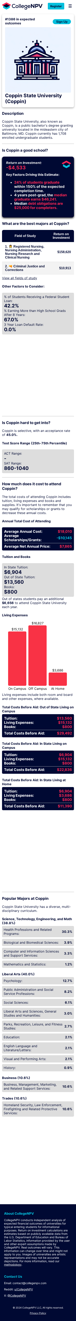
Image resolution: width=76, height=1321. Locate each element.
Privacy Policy (38, 1313)
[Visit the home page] (21, 5)
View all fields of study (19, 278)
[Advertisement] (38, 374)
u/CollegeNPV (23, 1289)
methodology (12, 1264)
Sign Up (61, 21)
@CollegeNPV (16, 1295)
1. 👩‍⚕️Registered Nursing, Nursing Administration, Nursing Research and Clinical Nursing (24, 252)
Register (56, 6)
